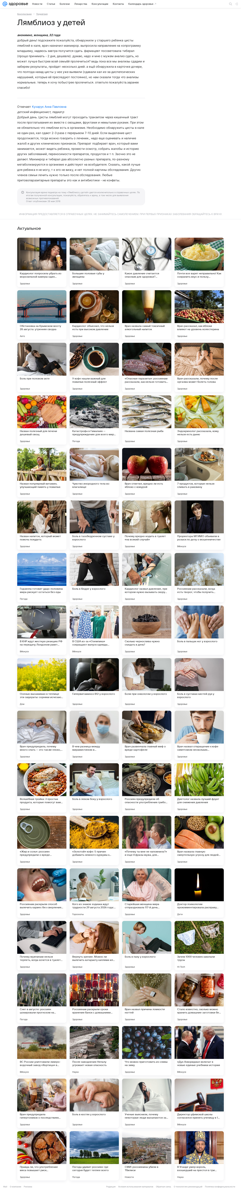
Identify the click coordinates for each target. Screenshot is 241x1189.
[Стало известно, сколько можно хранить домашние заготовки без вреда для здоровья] (199, 998)
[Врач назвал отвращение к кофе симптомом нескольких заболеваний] (199, 735)
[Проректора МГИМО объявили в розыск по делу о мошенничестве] (199, 525)
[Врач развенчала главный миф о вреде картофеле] (146, 735)
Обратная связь (163, 1186)
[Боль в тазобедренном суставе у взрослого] (94, 525)
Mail (5, 1186)
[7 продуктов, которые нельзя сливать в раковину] (199, 472)
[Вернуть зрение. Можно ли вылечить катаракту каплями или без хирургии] (94, 945)
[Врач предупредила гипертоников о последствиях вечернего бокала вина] (41, 1103)
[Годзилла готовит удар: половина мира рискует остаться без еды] (41, 577)
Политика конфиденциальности (220, 1186)
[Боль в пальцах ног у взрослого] (199, 630)
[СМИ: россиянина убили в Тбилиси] (146, 1155)
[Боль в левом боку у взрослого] (94, 788)
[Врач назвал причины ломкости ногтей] (146, 998)
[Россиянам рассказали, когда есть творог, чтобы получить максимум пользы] (199, 577)
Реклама (28, 1186)
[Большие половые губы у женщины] (94, 262)
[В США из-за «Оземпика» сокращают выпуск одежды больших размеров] (94, 630)
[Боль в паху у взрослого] (146, 945)
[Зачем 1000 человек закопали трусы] (199, 945)
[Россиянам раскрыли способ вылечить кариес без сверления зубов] (41, 893)
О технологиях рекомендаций (188, 1186)
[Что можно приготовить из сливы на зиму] (146, 1050)
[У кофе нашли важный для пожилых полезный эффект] (94, 367)
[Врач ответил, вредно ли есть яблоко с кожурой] (146, 472)
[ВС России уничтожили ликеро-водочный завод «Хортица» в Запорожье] (41, 1050)
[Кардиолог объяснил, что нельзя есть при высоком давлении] (94, 315)
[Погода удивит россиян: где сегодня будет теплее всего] (94, 1155)
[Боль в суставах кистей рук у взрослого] (199, 682)
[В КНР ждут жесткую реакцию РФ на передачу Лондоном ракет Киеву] (41, 630)
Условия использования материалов (135, 1186)
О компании (15, 1186)
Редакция (111, 1186)
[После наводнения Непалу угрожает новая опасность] (94, 1050)
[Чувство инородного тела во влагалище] (94, 472)
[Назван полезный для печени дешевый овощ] (41, 420)
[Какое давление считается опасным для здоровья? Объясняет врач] (146, 262)
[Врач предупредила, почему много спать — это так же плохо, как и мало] (41, 735)
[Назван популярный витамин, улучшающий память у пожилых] (41, 472)
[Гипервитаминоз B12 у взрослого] (94, 682)
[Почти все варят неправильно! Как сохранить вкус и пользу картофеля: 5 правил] (199, 262)
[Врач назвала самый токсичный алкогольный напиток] (146, 315)
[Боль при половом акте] (41, 367)
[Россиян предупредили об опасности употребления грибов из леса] (146, 788)
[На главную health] (17, 4)
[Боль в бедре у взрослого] (94, 577)
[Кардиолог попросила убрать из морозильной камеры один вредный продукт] (41, 262)
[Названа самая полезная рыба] (146, 420)
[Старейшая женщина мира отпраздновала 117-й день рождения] (146, 893)
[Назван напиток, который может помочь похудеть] (41, 525)
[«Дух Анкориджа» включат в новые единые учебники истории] (199, 1050)
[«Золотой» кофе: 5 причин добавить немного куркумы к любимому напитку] (94, 840)
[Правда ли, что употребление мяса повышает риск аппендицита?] (41, 1155)
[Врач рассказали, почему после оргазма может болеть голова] (199, 367)
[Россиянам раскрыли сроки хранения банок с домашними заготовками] (94, 998)
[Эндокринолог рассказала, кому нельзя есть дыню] (199, 420)
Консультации (24, 14)
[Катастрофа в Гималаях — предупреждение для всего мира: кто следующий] (94, 420)
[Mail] (5, 4)
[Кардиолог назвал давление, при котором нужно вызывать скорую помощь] (146, 577)
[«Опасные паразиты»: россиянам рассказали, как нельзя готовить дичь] (146, 367)
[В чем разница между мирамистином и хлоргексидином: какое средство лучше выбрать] (94, 735)
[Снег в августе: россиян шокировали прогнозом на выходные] (41, 998)
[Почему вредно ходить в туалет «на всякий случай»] (146, 525)
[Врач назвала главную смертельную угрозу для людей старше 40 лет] (199, 840)
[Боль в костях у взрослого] (94, 1103)
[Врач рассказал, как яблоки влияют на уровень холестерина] (199, 315)
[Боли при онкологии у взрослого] (146, 682)
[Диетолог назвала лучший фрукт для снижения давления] (199, 788)
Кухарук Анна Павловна (49, 106)
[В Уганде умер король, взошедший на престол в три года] (199, 1155)
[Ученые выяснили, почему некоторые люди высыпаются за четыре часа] (146, 1103)
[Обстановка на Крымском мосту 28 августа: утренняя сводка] (41, 315)
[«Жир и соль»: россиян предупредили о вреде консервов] (41, 840)
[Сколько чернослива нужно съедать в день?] (146, 630)
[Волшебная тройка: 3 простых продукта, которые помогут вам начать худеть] (41, 788)
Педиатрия (42, 14)
